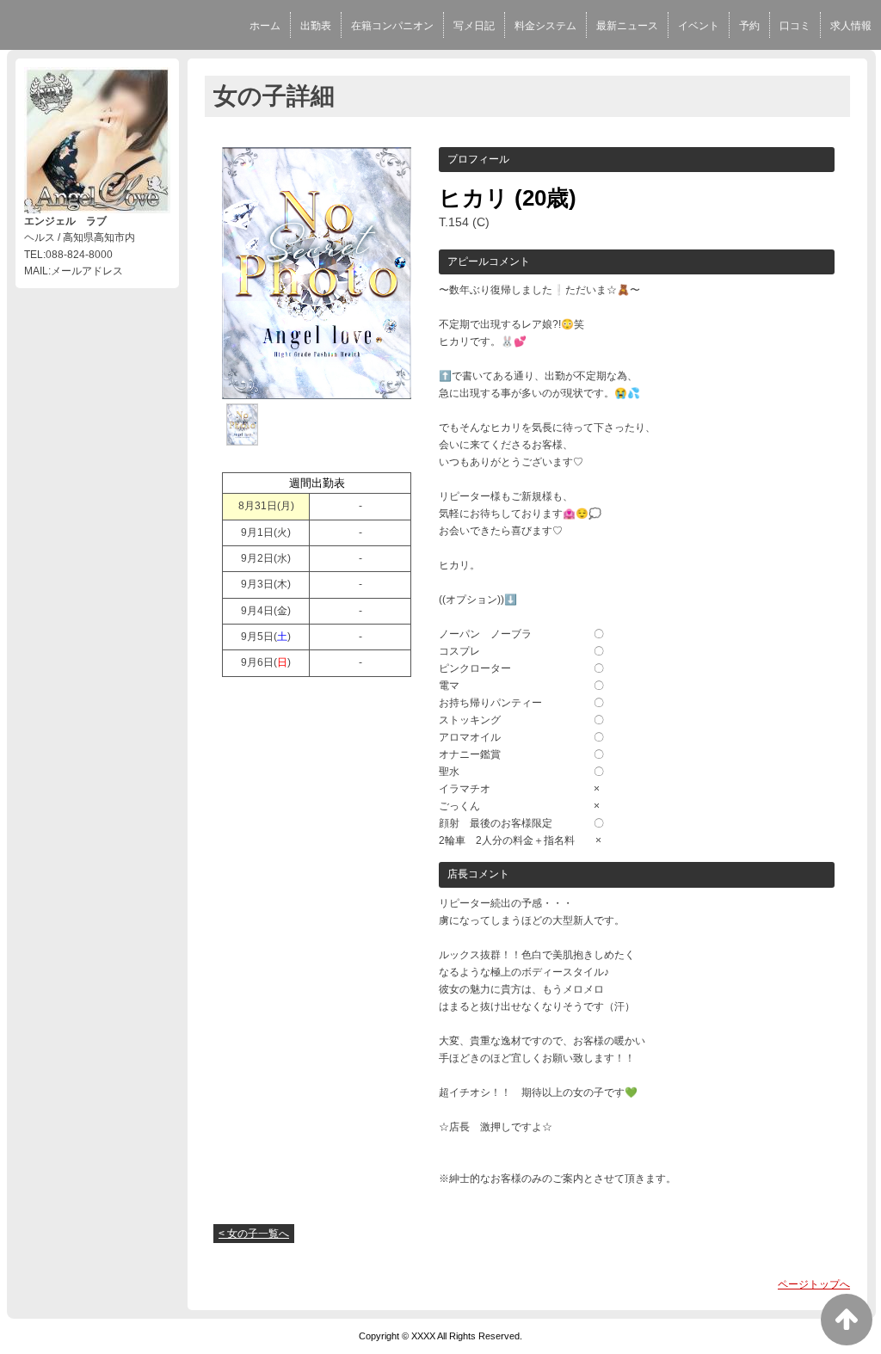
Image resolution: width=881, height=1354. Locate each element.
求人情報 (851, 26)
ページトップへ (814, 1284)
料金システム (545, 26)
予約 (749, 26)
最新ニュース (627, 26)
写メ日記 (474, 26)
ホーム (265, 26)
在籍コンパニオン (392, 26)
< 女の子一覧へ (254, 1234)
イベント (698, 26)
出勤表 (315, 26)
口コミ (794, 26)
